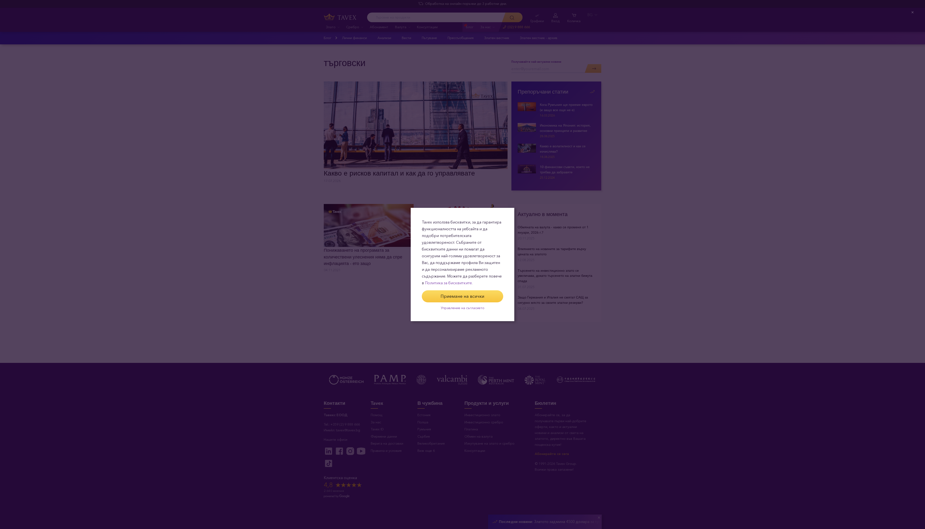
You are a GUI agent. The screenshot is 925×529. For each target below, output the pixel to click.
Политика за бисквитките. (449, 283)
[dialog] (462, 264)
